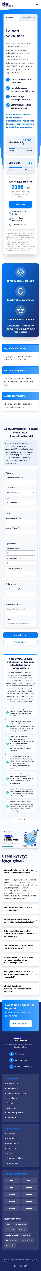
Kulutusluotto (12, 1083)
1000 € (12, 1180)
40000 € (12, 1201)
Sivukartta (10, 1245)
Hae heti (20, 204)
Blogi (8, 1224)
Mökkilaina (11, 1148)
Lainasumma (16, 141)
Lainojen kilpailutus (15, 1113)
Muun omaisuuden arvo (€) (15, 609)
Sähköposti (19, 1054)
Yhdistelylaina (12, 1163)
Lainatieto (10, 1229)
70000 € (29, 1208)
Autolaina (11, 1133)
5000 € (12, 1187)
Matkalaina (11, 1138)
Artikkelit (22, 1229)
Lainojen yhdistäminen (16, 1093)
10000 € (29, 1187)
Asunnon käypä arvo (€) (14, 478)
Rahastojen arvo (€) (13, 559)
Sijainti (8, 498)
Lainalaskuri (12, 1117)
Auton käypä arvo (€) (13, 518)
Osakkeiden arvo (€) (13, 548)
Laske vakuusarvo (20, 635)
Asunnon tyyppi (11, 488)
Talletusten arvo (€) (13, 589)
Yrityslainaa (28, 17)
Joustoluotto (12, 1098)
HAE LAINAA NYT (20, 1023)
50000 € (29, 1201)
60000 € (12, 1208)
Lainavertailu (12, 1088)
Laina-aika (14, 162)
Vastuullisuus (11, 1240)
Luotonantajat (12, 1235)
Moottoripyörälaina (15, 1158)
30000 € (29, 1194)
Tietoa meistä (20, 1224)
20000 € (12, 1194)
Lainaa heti (11, 1108)
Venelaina (11, 1153)
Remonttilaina (13, 1143)
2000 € (29, 1180)
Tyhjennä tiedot (20, 642)
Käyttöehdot (27, 1240)
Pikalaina (10, 1103)
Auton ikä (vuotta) (12, 528)
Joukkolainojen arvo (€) (14, 569)
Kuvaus (8, 619)
